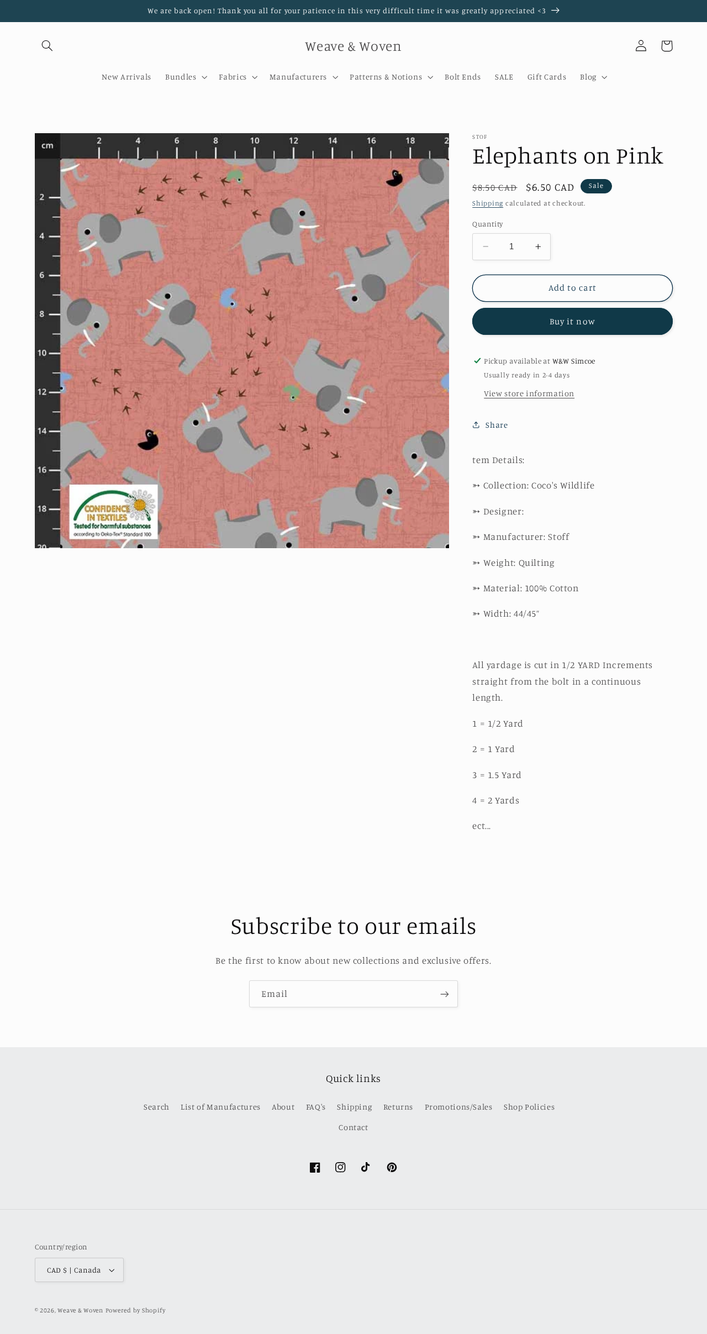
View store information (529, 392)
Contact (353, 1127)
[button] (47, 46)
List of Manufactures (221, 1106)
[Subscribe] (444, 993)
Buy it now (572, 321)
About (283, 1106)
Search (157, 1106)
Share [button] (497, 424)
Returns (398, 1106)
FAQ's (316, 1106)
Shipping (487, 203)
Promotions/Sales (459, 1106)
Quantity (487, 223)
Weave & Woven (80, 1310)
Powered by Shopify (135, 1310)
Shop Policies (529, 1106)
